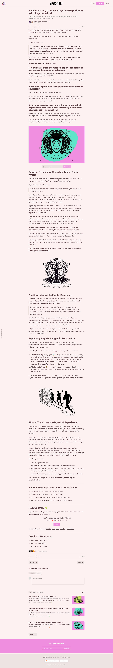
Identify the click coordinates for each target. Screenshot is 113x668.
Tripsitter (36, 21)
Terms (58, 657)
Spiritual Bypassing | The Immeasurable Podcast (48, 497)
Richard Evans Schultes (51, 298)
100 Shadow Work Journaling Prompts (42, 596)
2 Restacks (44, 551)
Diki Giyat (42, 543)
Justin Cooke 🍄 (48, 602)
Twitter (48, 529)
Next (79, 562)
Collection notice (65, 657)
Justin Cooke (42, 546)
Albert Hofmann (34, 298)
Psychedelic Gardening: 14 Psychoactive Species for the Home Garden (48, 609)
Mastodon (70, 529)
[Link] (26, 69)
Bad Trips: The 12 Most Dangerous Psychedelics (46, 622)
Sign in (108, 3)
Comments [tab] (32, 573)
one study (34, 42)
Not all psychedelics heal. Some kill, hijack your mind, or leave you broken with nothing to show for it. (49, 625)
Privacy (54, 657)
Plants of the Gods (54, 303)
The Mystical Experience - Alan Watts (44, 491)
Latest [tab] (34, 592)
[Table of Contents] (2, 334)
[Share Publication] (94, 3)
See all (32, 634)
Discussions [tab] (40, 592)
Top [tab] (30, 592)
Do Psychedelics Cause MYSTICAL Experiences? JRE (49, 500)
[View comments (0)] (35, 26)
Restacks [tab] (38, 573)
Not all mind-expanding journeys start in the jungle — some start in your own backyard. (49, 613)
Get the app (64, 661)
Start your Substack (52, 661)
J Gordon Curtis (45, 21)
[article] (56, 600)
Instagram (55, 529)
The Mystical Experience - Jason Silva (44, 494)
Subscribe (100, 3)
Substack (49, 664)
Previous (34, 562)
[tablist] (35, 573)
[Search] (90, 3)
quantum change (41, 347)
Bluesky (62, 529)
